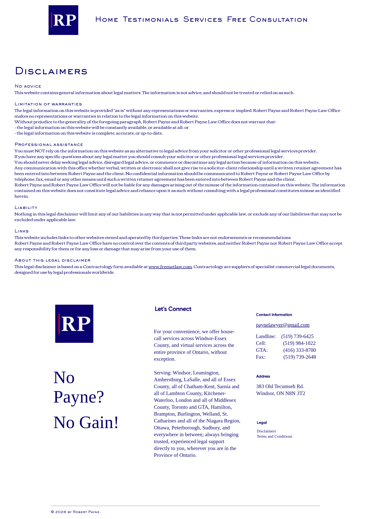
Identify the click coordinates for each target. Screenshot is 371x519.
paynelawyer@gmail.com (283, 325)
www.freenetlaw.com (170, 266)
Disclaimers (267, 431)
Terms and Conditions (274, 436)
